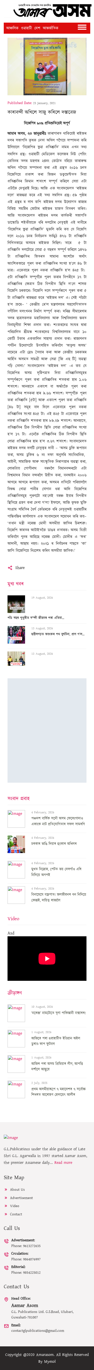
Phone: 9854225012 (26, 1269)
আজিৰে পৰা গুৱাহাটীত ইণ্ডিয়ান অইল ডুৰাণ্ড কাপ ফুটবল (55, 1041)
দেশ (37, 28)
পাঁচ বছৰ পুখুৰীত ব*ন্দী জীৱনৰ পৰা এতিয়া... (36, 618)
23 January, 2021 (44, 103)
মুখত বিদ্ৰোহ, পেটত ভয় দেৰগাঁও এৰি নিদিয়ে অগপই (56, 872)
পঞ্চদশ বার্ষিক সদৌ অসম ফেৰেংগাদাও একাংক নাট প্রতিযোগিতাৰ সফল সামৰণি (58, 821)
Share (20, 567)
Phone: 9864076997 (26, 1256)
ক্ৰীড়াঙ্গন (15, 993)
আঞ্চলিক (12, 28)
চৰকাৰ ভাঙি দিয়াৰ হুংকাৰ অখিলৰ (54, 844)
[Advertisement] (47, 730)
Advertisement (21, 1198)
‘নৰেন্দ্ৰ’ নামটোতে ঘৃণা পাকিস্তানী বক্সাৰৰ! (58, 1013)
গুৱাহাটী (26, 28)
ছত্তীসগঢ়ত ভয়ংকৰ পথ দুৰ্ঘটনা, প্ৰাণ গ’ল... (57, 634)
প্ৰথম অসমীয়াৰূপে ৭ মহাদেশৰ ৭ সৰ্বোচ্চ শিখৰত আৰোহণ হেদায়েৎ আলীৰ (58, 1092)
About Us (17, 1189)
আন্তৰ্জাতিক (50, 28)
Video (13, 918)
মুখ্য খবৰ (16, 584)
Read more (63, 1162)
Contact (15, 1214)
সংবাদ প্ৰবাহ (19, 798)
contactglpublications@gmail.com (37, 1328)
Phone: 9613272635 (26, 1243)
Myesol (50, 1361)
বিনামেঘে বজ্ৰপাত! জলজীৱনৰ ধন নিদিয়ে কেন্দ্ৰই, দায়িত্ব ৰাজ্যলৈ (58, 897)
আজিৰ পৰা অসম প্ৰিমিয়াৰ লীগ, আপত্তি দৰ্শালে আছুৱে (57, 1066)
